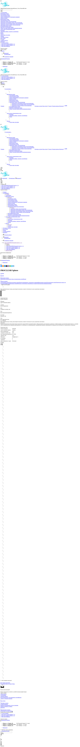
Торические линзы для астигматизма (18, 208)
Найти (2, 733)
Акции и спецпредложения (6, 698)
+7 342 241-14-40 (7, 45)
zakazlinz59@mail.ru (5, 58)
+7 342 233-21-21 (7, 43)
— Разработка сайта (5, 731)
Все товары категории (5, 682)
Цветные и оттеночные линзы (23, 283)
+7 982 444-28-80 (5, 46)
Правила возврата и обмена (6, 706)
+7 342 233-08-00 (4, 42)
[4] (40, 294)
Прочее (9, 225)
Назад (8, 194)
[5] (40, 295)
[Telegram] (13, 266)
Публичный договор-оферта (6, 711)
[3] (40, 293)
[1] (40, 291)
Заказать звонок (9, 250)
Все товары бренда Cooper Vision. (7, 683)
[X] (6, 266)
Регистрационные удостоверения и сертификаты (10, 697)
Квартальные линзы (42, 282)
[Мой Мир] (5, 266)
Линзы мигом (3, 694)
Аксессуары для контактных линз (15, 219)
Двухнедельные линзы (14, 282)
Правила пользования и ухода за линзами (9, 705)
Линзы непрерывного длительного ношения (28, 282)
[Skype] (11, 266)
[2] (40, 292)
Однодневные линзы (4, 282)
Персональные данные (5, 709)
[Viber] (8, 266)
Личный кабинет (4, 696)
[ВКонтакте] (1, 266)
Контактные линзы (12, 198)
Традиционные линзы (51, 282)
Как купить (2, 700)
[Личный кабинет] (1, 169)
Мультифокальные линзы (11, 283)
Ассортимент (8, 195)
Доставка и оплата (4, 703)
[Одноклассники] (3, 266)
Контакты (2, 707)
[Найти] (1, 11)
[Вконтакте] (3, 86)
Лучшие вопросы (4, 704)
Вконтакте (5, 66)
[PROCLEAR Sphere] (2, 287)
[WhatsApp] (10, 266)
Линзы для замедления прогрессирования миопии (40, 283)
